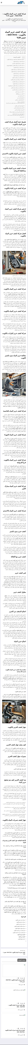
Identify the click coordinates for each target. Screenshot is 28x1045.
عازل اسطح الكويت (21, 939)
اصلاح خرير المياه (20, 101)
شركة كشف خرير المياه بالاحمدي (17, 89)
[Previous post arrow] (3, 952)
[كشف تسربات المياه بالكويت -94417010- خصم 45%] (14, 970)
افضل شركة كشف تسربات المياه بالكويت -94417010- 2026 (15, 1031)
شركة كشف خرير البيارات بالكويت (17, 77)
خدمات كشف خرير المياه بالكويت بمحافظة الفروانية (15, 65)
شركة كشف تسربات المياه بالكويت (10, 185)
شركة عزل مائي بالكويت (20, 924)
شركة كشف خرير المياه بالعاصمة (17, 81)
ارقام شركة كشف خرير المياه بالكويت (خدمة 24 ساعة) (14, 103)
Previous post (22, 950)
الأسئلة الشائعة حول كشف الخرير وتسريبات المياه (15, 115)
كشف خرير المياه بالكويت (11, 191)
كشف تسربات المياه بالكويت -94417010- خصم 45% (14, 953)
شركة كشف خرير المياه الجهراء (18, 83)
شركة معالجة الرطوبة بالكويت (19, 926)
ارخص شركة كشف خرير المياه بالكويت (17, 69)
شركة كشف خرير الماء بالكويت (18, 67)
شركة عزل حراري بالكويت (20, 920)
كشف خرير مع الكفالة (19, 93)
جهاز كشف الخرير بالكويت (19, 105)
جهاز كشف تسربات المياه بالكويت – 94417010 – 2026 (16, 1005)
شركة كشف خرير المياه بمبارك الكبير (17, 87)
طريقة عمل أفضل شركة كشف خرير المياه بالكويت (15, 59)
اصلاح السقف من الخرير (19, 99)
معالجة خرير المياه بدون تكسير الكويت (17, 79)
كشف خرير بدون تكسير (19, 91)
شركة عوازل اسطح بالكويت (20, 928)
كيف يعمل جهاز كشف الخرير (18, 107)
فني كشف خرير (20, 95)
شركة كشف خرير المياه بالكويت (18, 61)
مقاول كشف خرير (20, 97)
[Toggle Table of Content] (22, 57)
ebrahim (21, 978)
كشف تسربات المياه (21, 934)
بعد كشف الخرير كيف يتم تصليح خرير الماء (16, 111)
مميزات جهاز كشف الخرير (19, 109)
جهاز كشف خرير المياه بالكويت (19, 930)
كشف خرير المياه (22, 936)
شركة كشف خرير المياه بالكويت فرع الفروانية (15, 85)
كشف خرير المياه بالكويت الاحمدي (18, 63)
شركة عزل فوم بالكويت (20, 922)
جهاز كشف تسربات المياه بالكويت (17, 113)
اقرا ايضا (21, 117)
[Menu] (1, 2)
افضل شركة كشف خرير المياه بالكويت (17, 71)
